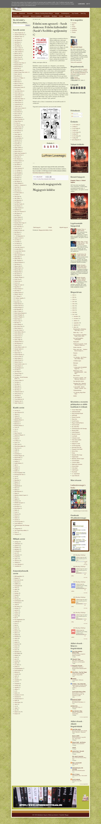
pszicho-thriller (17, 670)
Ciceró (15, 427)
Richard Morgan (18, 307)
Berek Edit (16, 68)
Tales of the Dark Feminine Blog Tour (79, 758)
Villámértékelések (77, 390)
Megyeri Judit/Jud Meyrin (78, 423)
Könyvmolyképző (18, 472)
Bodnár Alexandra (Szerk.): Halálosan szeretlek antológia (81, 279)
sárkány (16, 689)
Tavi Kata (16, 369)
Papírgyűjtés (76, 341)
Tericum (16, 519)
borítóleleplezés (17, 600)
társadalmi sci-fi (18, 695)
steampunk (16, 683)
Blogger (66, 815)
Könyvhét (16, 582)
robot (15, 678)
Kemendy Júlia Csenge (19, 223)
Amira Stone (17, 38)
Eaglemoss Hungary (18, 435)
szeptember (76, 323)
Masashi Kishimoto (18, 262)
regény (15, 558)
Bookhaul (54, 16)
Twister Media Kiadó (76, 409)
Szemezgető (26, 16)
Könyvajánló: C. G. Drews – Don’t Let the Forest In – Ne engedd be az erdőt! (78, 694)
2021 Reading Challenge (79, 612)
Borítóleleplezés (65, 13)
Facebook (74, 23)
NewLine (16, 501)
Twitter (73, 26)
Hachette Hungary (18, 455)
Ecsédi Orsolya (17, 127)
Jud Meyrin (16, 209)
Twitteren (48, 172)
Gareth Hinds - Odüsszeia (77, 680)
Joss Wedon (17, 202)
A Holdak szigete (77, 360)
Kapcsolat (67, 16)
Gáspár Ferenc (17, 149)
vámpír (16, 708)
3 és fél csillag (75, 132)
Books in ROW (75, 736)
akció (15, 591)
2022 (73, 303)
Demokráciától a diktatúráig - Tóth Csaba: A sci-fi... (80, 329)
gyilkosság (16, 621)
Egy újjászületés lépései (78, 381)
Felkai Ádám (17, 134)
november (76, 318)
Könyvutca (74, 706)
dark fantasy (17, 606)
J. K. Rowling (17, 172)
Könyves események (36, 16)
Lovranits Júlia (17, 249)
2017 (73, 314)
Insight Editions (18, 463)
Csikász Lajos (17, 106)
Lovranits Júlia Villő (19, 251)
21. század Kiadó (76, 473)
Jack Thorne (17, 175)
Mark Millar (17, 256)
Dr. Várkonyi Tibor (18, 125)
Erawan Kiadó (75, 466)
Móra (15, 497)
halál (15, 625)
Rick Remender (17, 309)
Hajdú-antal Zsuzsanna (77, 464)
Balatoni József (17, 55)
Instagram (74, 28)
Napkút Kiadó (75, 456)
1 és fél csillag (75, 124)
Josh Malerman (17, 200)
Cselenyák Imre (17, 104)
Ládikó (75, 355)
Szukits (16, 517)
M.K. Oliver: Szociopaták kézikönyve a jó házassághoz (78, 661)
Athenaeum (16, 418)
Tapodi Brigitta (17, 366)
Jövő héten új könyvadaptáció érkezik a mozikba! (78, 654)
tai (15, 691)
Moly (73, 24)
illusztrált (16, 636)
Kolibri (16, 470)
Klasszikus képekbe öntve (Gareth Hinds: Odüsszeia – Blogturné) (79, 731)
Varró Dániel (17, 397)
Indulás (75, 396)
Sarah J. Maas (17, 339)
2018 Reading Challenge (79, 628)
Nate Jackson (17, 273)
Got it (88, 4)
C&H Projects (75, 470)
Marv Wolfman (17, 260)
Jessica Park (17, 191)
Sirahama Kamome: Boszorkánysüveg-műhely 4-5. (78, 701)
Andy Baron (17, 42)
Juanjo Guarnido (18, 207)
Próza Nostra (17, 508)
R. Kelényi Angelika (19, 298)
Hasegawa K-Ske (18, 155)
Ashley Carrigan (18, 51)
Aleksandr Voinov (18, 36)
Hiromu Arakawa (18, 160)
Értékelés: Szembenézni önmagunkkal (77, 713)
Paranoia (75, 353)
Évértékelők (47, 16)
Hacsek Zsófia (17, 151)
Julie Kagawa (17, 213)
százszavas (16, 560)
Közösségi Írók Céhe (19, 474)
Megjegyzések (76, 116)
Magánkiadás (17, 486)
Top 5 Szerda (75, 13)
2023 (73, 301)
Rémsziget (75, 363)
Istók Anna (16, 166)
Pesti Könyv (17, 506)
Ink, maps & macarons (77, 756)
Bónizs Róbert (17, 85)
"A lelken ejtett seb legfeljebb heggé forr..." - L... (80, 367)
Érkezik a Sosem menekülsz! (78, 743)
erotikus (16, 612)
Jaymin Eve (17, 179)
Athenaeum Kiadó (76, 411)
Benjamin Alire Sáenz (19, 63)
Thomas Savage (17, 373)
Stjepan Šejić (17, 352)
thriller (16, 693)
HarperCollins (17, 457)
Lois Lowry (17, 245)
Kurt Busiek (17, 232)
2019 (73, 310)
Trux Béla (16, 384)
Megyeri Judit (17, 266)
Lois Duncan (17, 243)
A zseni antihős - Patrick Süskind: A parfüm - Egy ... (80, 387)
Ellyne (73, 453)
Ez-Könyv (16, 440)
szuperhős (16, 687)
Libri (15, 478)
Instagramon (41, 172)
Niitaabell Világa (76, 659)
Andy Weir (16, 44)
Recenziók (30, 13)
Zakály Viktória (18, 403)
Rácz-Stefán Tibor (18, 326)
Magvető (16, 484)
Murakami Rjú (17, 271)
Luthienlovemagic (79, 557)
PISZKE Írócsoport (18, 502)
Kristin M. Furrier (18, 230)
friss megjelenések (18, 619)
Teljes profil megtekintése (76, 62)
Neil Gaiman (17, 275)
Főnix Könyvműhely (19, 446)
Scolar (15, 512)
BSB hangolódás (18, 576)
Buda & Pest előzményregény (78, 770)
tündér (15, 700)
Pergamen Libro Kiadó (77, 449)
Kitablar (74, 678)
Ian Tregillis (17, 162)
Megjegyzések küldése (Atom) (45, 230)
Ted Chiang (17, 371)
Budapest (16, 578)
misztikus (16, 661)
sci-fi (15, 681)
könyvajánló (17, 653)
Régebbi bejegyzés (64, 227)
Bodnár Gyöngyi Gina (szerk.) (21, 72)
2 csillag (74, 126)
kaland (15, 642)
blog (15, 597)
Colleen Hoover (17, 102)
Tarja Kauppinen (18, 367)
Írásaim (61, 16)
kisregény (16, 547)
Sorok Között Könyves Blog (78, 691)
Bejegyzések (75, 113)
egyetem (16, 610)
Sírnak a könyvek (77, 347)
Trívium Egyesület (76, 445)
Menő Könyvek (17, 491)
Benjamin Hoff (17, 64)
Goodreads (74, 30)
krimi (15, 649)
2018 (73, 312)
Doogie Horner (17, 121)
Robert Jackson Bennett (19, 313)
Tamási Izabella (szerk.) (19, 364)
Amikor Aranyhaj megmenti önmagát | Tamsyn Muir (78, 674)
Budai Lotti (17, 80)
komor (15, 646)
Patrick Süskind (17, 288)
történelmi (16, 696)
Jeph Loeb (16, 189)
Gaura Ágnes (17, 142)
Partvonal (16, 504)
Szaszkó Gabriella (18, 354)
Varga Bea (16, 395)
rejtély (15, 676)
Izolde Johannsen (18, 168)
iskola (15, 640)
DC (15, 431)
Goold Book (17, 453)
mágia (15, 663)
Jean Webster (17, 181)
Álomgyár (16, 534)
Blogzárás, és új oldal (76, 780)
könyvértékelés (84, 69)
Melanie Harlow (18, 268)
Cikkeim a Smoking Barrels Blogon (44, 13)
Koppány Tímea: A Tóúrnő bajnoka (78, 181)
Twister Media (17, 523)
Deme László (17, 113)
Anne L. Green (17, 47)
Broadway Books (18, 425)
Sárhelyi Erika (17, 362)
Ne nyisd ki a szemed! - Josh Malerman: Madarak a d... (79, 378)
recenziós (16, 674)
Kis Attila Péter (75, 426)
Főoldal (15, 13)
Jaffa (15, 465)
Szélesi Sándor (17, 358)
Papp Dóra (16, 287)
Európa (16, 438)
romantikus (16, 680)
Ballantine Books (18, 420)
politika (16, 666)
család (15, 604)
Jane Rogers (17, 177)
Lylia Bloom (17, 253)
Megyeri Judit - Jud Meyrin (79, 742)
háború (16, 632)
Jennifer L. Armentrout (19, 185)
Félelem (75, 365)
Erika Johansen (17, 130)
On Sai (16, 283)
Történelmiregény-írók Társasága (79, 428)
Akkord (16, 414)
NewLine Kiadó (75, 424)
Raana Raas (16, 302)
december (76, 316)
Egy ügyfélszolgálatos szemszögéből (78, 338)
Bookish (76, 77)
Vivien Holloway (18, 399)
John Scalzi (16, 196)
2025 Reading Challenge (79, 555)
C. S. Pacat (16, 89)
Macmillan (16, 480)
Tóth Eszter (17, 388)
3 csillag (74, 130)
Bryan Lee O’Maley (18, 78)
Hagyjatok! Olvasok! (77, 665)
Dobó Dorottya (17, 117)
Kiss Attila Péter (18, 226)
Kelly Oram (17, 221)
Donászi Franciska (18, 119)
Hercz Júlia (16, 157)
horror (15, 627)
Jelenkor (16, 467)
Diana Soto (16, 115)
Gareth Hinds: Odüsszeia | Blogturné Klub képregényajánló (79, 667)
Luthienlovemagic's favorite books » (80, 511)
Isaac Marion (17, 164)
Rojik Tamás (17, 319)
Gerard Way (17, 144)
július (75, 327)
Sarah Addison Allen (19, 332)
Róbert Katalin (17, 328)
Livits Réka (17, 241)
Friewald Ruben (18, 138)
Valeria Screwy (17, 393)
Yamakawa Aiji (17, 401)
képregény (46, 179)
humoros (16, 631)
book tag (16, 599)
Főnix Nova (17, 448)
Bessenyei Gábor (18, 70)
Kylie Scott (16, 234)
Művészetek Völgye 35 (77, 707)
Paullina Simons (18, 292)
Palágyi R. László (18, 285)
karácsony (16, 644)
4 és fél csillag (75, 136)
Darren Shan (17, 110)
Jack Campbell (17, 174)
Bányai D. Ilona (18, 83)
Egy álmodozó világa (77, 711)
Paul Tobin (16, 290)
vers (15, 706)
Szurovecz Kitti (17, 356)
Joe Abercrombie (18, 192)
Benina (16, 61)
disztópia (16, 608)
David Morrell (17, 111)
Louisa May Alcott (18, 247)
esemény (16, 614)
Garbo (15, 452)
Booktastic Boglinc (76, 699)
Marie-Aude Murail (18, 255)
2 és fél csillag (75, 128)
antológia (16, 541)
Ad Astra (16, 410)
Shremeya (16, 514)
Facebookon (35, 172)
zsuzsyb (74, 747)
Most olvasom (76, 375)
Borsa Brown (17, 76)
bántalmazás (17, 602)
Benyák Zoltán (17, 66)
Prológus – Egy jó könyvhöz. (79, 684)
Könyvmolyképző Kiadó (77, 413)
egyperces (16, 545)
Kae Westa (16, 215)
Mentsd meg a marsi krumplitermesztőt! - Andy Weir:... (80, 372)
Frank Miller (17, 136)
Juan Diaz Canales (18, 204)
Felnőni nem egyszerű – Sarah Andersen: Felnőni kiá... (80, 344)
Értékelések (22, 13)
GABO (16, 450)
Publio (15, 510)
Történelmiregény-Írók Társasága (21, 525)
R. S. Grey (16, 300)
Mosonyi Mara (17, 270)
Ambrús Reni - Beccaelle (78, 751)
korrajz (16, 647)
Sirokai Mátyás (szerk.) (19, 347)
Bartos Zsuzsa (17, 57)
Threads (74, 32)
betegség (16, 595)
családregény (17, 543)
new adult (16, 664)
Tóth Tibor (16, 389)
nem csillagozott (75, 139)
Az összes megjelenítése (84, 717)
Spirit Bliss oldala (76, 729)
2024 (73, 299)
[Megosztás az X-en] (49, 177)
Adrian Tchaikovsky (18, 32)
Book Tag (83, 13)
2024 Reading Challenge (79, 566)
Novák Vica (17, 279)
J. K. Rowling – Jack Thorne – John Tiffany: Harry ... (80, 357)
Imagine (16, 461)
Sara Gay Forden (18, 330)
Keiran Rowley (17, 219)
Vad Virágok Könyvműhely (20, 530)
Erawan (16, 437)
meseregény (17, 555)
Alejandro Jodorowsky (19, 34)
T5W (15, 587)
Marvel (16, 487)
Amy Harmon (17, 40)
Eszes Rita (16, 132)
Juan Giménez (17, 206)
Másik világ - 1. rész (78, 332)
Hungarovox (17, 459)
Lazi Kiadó (74, 436)
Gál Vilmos (17, 145)
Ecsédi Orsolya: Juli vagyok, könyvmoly (81, 254)
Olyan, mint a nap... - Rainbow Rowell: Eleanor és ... (80, 350)
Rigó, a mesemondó (77, 763)
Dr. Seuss (16, 123)
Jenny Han (16, 187)
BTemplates (77, 78)
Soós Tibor (16, 350)
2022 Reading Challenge (79, 597)
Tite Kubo (16, 382)
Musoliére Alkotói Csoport (78, 458)
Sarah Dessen (17, 337)
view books (85, 564)
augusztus (76, 325)
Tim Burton (17, 375)
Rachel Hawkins (18, 303)
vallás (15, 704)
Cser (15, 429)
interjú (15, 638)
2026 (73, 295)
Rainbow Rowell (18, 305)
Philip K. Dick (17, 294)
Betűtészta (16, 422)
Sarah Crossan (17, 335)
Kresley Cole (17, 228)
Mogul (15, 493)
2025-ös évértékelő (76, 752)
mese (15, 553)
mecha (15, 657)
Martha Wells (17, 258)
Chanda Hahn (17, 96)
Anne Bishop (17, 46)
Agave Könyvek (18, 412)
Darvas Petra (75, 451)
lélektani (16, 655)
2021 (73, 306)
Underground (17, 528)
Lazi (15, 476)
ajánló (15, 589)
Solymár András (18, 349)
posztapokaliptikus (18, 668)
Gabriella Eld (17, 140)
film (15, 617)
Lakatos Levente (18, 238)
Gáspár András (17, 147)
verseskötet (16, 566)
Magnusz (16, 482)
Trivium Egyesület (18, 521)
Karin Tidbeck (17, 217)
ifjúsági (16, 634)
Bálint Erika (17, 81)
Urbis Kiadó (74, 468)
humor (15, 629)
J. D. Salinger (17, 170)
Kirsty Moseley (17, 224)
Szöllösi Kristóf (17, 360)
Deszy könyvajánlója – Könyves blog (77, 652)
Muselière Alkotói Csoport (20, 495)
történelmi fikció (18, 698)
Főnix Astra (17, 444)
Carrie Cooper (17, 93)
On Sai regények (76, 779)
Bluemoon (16, 423)
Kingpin (16, 469)
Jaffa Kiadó (74, 415)
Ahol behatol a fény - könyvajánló (79, 775)
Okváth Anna (17, 281)
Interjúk (57, 13)
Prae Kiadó (74, 472)
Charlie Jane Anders (18, 98)
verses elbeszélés (18, 564)
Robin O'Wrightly (18, 315)
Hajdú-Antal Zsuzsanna (19, 153)
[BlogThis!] (48, 177)
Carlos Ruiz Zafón (18, 91)
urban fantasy (17, 702)
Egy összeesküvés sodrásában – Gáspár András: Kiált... (80, 335)
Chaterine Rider (17, 100)
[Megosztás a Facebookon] (51, 177)
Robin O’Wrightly (18, 317)
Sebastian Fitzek (18, 341)
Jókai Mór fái (75, 764)
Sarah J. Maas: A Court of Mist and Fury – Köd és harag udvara (82, 243)
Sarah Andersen (52, 179)
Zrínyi (15, 532)
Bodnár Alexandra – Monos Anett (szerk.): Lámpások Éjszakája (82, 266)
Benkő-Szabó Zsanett (77, 47)
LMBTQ (16, 584)
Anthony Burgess (18, 49)
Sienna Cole (17, 345)
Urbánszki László (18, 391)
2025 (73, 297)
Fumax (42, 179)
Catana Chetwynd (18, 95)
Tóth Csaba (16, 386)
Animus (16, 416)
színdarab (16, 562)
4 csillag (74, 134)
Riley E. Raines (17, 311)
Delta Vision (17, 433)
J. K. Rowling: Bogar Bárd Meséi (79, 393)
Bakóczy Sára (17, 53)
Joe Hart (16, 194)
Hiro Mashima (17, 159)
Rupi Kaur (16, 322)
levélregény (17, 551)
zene (15, 710)
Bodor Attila (17, 74)
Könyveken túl (16, 16)
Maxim (16, 489)
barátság (16, 593)
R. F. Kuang (17, 296)
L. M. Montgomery (18, 236)
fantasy (16, 616)
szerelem (16, 685)
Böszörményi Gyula (18, 87)
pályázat (16, 672)
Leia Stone (16, 239)
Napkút (16, 499)
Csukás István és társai (19, 108)
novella (16, 556)
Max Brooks (17, 264)
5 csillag (39, 179)
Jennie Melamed (18, 183)
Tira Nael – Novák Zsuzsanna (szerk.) (21, 377)
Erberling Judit (17, 128)
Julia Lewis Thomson (19, 211)
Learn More (81, 4)
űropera (16, 713)
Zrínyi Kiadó (75, 441)
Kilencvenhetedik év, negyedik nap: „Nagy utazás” (79, 737)
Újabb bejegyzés (36, 227)
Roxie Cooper (17, 320)
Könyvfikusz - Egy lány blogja (79, 672)
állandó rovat (17, 711)
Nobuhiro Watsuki (18, 277)
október (75, 320)
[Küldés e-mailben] (46, 177)
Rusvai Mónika (17, 324)
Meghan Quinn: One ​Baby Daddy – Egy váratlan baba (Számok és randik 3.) (79, 686)
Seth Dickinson (17, 343)
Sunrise (16, 516)
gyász (15, 623)
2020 (73, 308)
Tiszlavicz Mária (18, 380)
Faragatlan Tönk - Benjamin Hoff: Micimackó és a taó (79, 384)
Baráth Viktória (17, 59)
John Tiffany (17, 198)
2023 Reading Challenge (79, 582)
